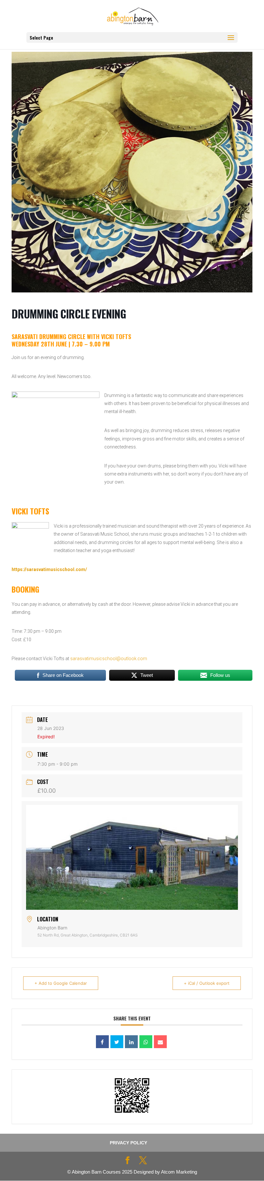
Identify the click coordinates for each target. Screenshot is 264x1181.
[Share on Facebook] (102, 1041)
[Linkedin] (131, 1041)
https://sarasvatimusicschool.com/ (49, 569)
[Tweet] (116, 1041)
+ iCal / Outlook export (207, 983)
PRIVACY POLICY (128, 1142)
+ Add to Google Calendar (60, 983)
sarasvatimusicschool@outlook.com (108, 658)
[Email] (160, 1041)
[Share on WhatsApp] (145, 1041)
